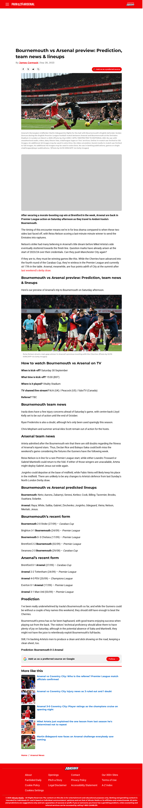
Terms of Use (109, 780)
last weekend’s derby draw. (36, 270)
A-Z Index (107, 785)
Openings (53, 774)
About (28, 774)
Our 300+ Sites (110, 774)
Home (24, 755)
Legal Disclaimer (57, 785)
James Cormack (28, 62)
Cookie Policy (32, 785)
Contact (75, 774)
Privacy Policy (78, 780)
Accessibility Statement (84, 785)
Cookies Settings (34, 790)
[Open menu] (7, 4)
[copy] (38, 69)
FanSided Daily (33, 780)
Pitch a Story (55, 780)
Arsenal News (37, 755)
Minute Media (18, 798)
